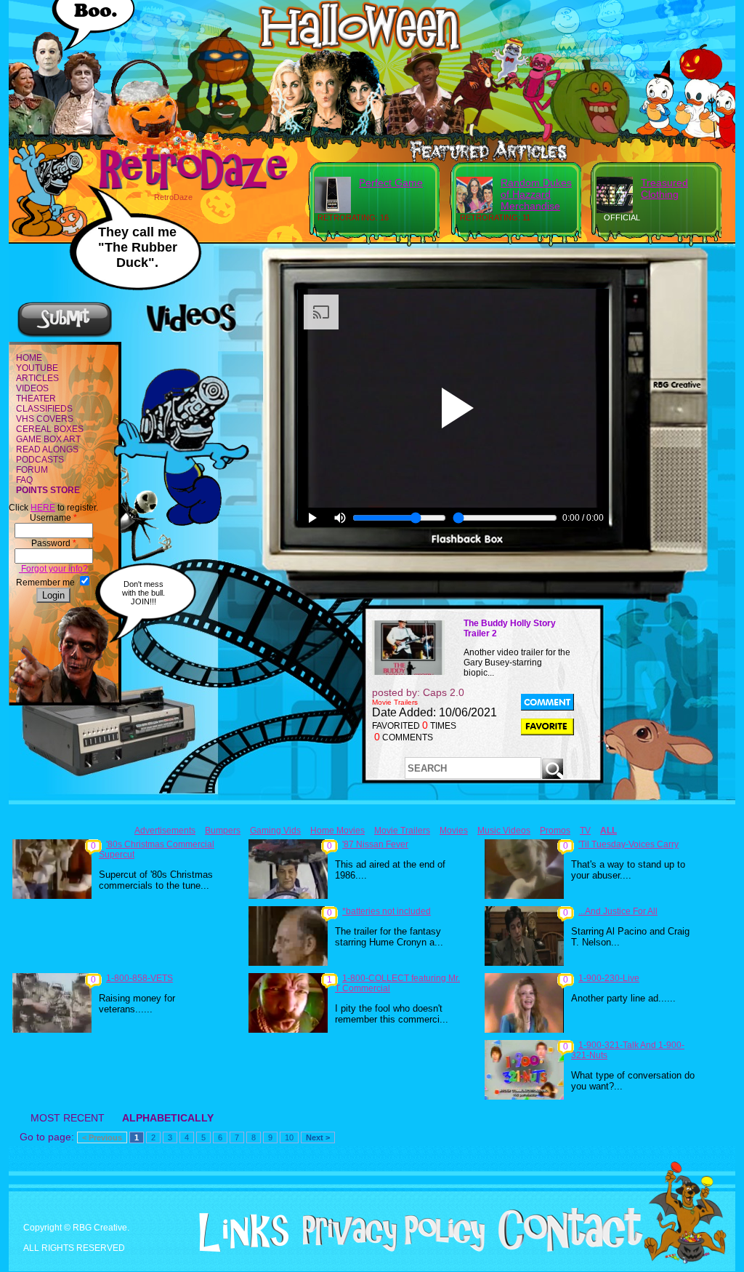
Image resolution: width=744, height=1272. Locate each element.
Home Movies (337, 830)
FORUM (32, 470)
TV (585, 830)
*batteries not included (386, 911)
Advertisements (164, 830)
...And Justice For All (618, 911)
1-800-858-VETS (139, 978)
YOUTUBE (37, 368)
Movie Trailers (402, 830)
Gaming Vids (275, 830)
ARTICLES (37, 378)
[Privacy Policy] (388, 1249)
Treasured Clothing (664, 188)
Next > (318, 1137)
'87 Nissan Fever (375, 844)
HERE (43, 508)
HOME (29, 358)
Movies (454, 830)
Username (53, 518)
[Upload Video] (64, 335)
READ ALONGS (47, 449)
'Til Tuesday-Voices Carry (628, 844)
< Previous (102, 1137)
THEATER (36, 398)
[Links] (238, 1232)
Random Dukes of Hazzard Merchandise (536, 194)
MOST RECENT (68, 1118)
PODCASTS (40, 460)
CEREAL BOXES (50, 429)
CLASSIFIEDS (44, 409)
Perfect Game (391, 182)
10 (289, 1137)
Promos (555, 830)
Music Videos (503, 830)
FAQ (24, 480)
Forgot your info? (53, 569)
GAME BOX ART (48, 439)
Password (53, 543)
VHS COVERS (44, 419)
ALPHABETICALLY (168, 1118)
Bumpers (222, 830)
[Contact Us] (565, 1249)
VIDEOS (32, 388)
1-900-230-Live (608, 978)
